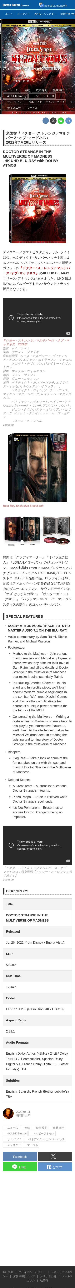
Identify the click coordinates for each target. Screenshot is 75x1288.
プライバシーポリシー (32, 1272)
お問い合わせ (48, 1276)
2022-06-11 (23, 77)
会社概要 (7, 1272)
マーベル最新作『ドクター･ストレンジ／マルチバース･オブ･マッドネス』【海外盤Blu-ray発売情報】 (37, 63)
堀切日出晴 (22, 81)
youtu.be (8, 424)
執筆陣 (44, 1280)
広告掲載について (24, 1276)
